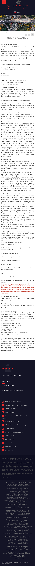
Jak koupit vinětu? (10, 412)
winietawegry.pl (23, 546)
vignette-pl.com (23, 523)
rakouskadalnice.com (23, 511)
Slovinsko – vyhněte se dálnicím (14, 432)
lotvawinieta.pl (23, 504)
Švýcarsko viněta (9, 439)
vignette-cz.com (12, 523)
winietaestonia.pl (13, 539)
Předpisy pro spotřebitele (12, 421)
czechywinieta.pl (23, 491)
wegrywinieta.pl (24, 529)
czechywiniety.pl (10, 493)
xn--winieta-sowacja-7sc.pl (17, 556)
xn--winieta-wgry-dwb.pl (17, 558)
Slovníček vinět (9, 450)
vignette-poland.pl (12, 524)
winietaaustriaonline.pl (23, 535)
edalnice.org (26, 495)
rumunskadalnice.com (23, 513)
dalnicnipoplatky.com (23, 493)
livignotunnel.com (13, 504)
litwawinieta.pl (13, 503)
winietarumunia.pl (12, 543)
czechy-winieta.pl (12, 491)
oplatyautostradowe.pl (12, 510)
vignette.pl (17, 526)
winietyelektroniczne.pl (12, 549)
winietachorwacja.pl (12, 537)
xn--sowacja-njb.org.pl (9, 553)
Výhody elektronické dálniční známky (15, 425)
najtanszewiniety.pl (23, 509)
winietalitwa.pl (23, 539)
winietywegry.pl (10, 551)
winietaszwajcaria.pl (23, 545)
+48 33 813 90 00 (19, 5)
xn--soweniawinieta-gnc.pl (24, 553)
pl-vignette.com (24, 510)
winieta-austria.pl (12, 530)
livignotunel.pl (22, 503)
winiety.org (16, 548)
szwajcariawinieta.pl (24, 519)
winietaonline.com (12, 542)
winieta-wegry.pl (8, 533)
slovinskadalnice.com (11, 516)
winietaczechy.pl (23, 537)
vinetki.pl (10, 527)
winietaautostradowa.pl (11, 536)
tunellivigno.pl (23, 520)
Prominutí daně (9, 428)
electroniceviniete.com (11, 498)
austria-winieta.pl (12, 484)
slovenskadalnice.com (23, 514)
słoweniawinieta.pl (13, 520)
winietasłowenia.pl (12, 546)
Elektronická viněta (10, 446)
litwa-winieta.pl (23, 501)
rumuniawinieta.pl (10, 513)
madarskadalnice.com (10, 507)
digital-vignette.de (23, 494)
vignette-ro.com (23, 524)
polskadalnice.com (11, 511)
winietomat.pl (7, 548)
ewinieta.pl (21, 500)
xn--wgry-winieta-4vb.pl (17, 555)
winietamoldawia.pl (22, 540)
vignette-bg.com (23, 522)
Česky (18, 12)
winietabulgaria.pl (25, 536)
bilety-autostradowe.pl (24, 485)
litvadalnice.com (12, 501)
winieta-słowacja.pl (22, 532)
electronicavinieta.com (21, 497)
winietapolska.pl (23, 542)
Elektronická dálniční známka (13, 401)
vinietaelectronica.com (20, 527)
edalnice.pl (10, 497)
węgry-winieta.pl (22, 552)
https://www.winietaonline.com (10, 48)
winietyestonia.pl (24, 549)
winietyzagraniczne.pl (23, 551)
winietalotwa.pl (11, 540)
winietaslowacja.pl (11, 545)
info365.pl (28, 500)
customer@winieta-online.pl (18, 9)
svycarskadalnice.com (11, 519)
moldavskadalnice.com (24, 507)
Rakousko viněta (9, 435)
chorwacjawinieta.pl (22, 490)
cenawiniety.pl (24, 488)
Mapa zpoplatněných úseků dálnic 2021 (16, 405)
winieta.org (28, 533)
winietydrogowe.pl (26, 548)
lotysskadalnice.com (22, 506)
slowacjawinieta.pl (12, 517)
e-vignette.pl (9, 495)
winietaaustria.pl (10, 535)
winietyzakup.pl (12, 552)
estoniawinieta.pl (25, 498)
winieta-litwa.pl (11, 532)
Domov (4, 32)
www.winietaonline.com (11, 84)
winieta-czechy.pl (23, 530)
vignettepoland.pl (27, 526)
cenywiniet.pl (11, 490)
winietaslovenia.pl (23, 543)
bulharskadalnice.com (13, 488)
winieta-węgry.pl (19, 533)
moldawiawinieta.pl (11, 509)
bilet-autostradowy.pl (10, 485)
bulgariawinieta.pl (23, 487)
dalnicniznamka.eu (11, 494)
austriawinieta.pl (23, 484)
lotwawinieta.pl (11, 506)
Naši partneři (8, 443)
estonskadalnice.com (10, 500)
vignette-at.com (12, 522)
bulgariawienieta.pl (12, 487)
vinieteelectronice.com (12, 529)
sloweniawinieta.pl (23, 517)
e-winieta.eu (17, 495)
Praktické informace (10, 408)
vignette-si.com (7, 526)
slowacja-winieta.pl (24, 516)
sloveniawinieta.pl (10, 514)
